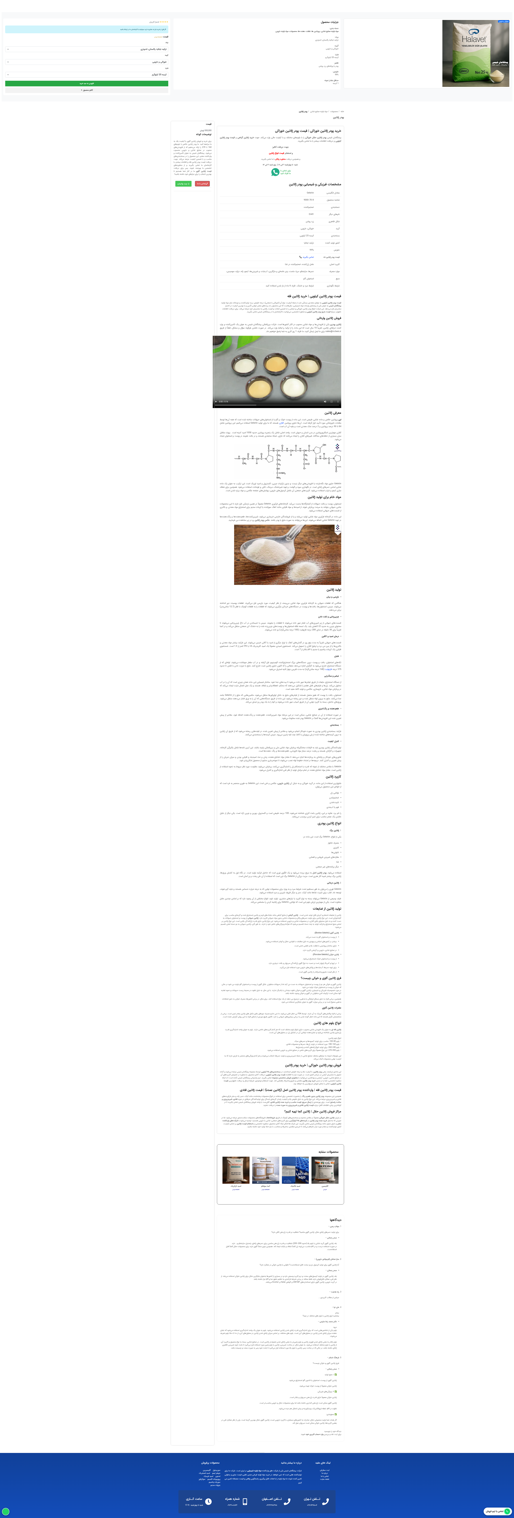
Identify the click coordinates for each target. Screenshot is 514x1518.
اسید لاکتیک (295, 1186)
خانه (342, 111)
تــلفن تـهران (312, 1499)
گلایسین (325, 1186)
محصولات (293, 31)
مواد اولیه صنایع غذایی (330, 31)
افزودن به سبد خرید (87, 83)
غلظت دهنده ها (304, 31)
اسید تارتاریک (236, 1186)
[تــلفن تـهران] (325, 1501)
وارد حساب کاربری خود (314, 1434)
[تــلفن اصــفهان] (287, 1501)
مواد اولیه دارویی (281, 31)
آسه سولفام (265, 1186)
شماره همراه (232, 1499)
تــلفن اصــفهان (272, 1499)
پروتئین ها (316, 31)
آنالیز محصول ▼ (87, 90)
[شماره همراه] (245, 1501)
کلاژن (281, 423)
